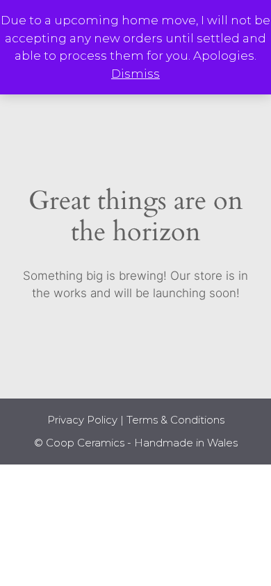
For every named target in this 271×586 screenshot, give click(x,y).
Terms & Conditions (175, 419)
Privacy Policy (82, 419)
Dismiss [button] (135, 74)
